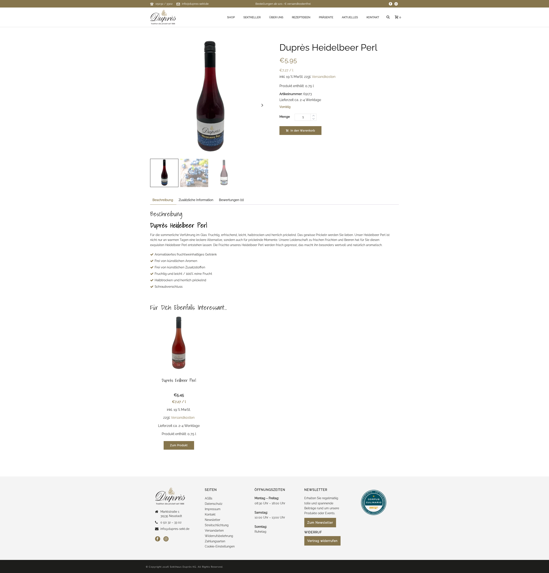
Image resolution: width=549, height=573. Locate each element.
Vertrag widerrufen (322, 541)
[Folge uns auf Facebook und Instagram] (390, 4)
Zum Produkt (179, 445)
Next (262, 105)
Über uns (276, 17)
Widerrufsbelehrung (219, 536)
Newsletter (212, 520)
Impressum (212, 509)
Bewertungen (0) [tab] (231, 200)
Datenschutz (213, 503)
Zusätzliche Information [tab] (196, 200)
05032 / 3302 (164, 3)
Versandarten (214, 530)
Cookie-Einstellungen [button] (220, 546)
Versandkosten (323, 77)
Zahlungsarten (215, 541)
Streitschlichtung (217, 525)
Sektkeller (252, 17)
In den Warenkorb (303, 130)
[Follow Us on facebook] (157, 539)
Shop (231, 17)
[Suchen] (388, 17)
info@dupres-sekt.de (195, 3)
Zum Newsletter (320, 522)
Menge (284, 117)
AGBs (208, 498)
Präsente (326, 17)
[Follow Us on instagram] (166, 539)
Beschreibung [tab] (162, 200)
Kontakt (373, 17)
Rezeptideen (301, 17)
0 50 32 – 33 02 (170, 522)
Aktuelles (350, 17)
